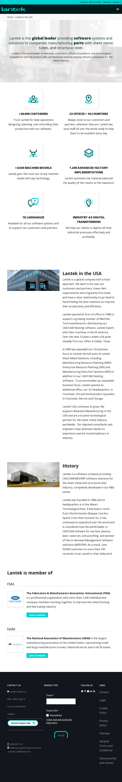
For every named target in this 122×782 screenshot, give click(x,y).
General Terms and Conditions (105, 745)
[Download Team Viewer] (23, 723)
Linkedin (91, 691)
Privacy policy (103, 723)
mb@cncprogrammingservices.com (25, 747)
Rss (94, 691)
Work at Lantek (95, 2)
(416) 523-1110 (16, 744)
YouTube (88, 691)
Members (107, 2)
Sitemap (104, 733)
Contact (104, 692)
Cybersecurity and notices (107, 760)
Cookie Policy (103, 710)
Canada (116, 2)
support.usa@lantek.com (19, 751)
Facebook (85, 691)
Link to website (37, 614)
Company (84, 2)
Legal (102, 700)
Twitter (82, 691)
